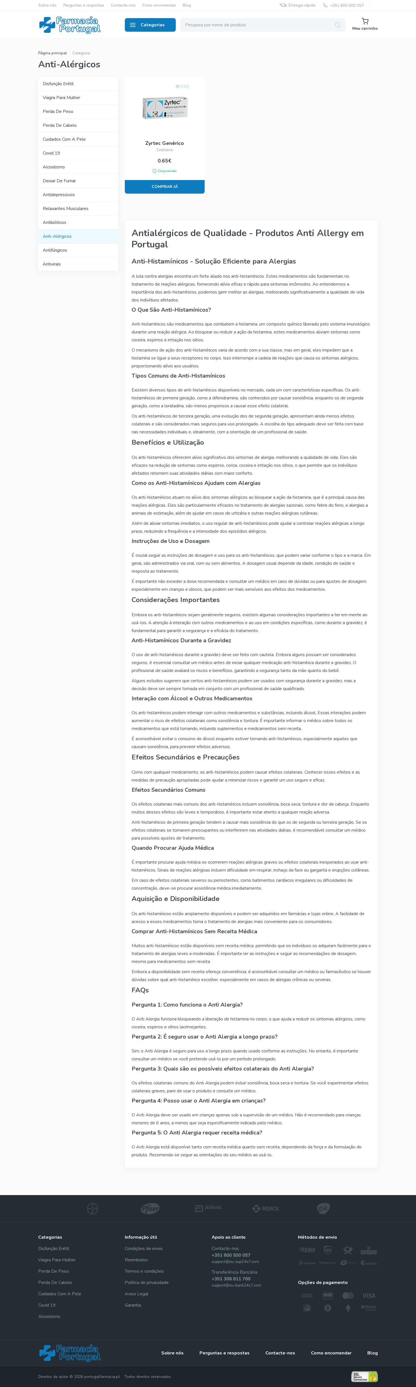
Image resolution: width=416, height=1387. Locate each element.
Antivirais (52, 264)
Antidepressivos (59, 195)
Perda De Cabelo (60, 125)
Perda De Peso (58, 111)
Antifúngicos (55, 250)
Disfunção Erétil (58, 84)
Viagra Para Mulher (61, 98)
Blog (187, 5)
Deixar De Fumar (59, 181)
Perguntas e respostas (83, 5)
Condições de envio (144, 1248)
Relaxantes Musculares (66, 209)
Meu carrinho (365, 28)
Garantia (133, 1305)
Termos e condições (144, 1271)
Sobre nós (47, 5)
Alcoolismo (54, 167)
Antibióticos (54, 222)
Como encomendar (159, 5)
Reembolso (136, 1260)
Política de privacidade (147, 1282)
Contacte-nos (123, 5)
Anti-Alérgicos (57, 236)
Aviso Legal (136, 1294)
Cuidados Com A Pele (64, 139)
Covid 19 (51, 153)
